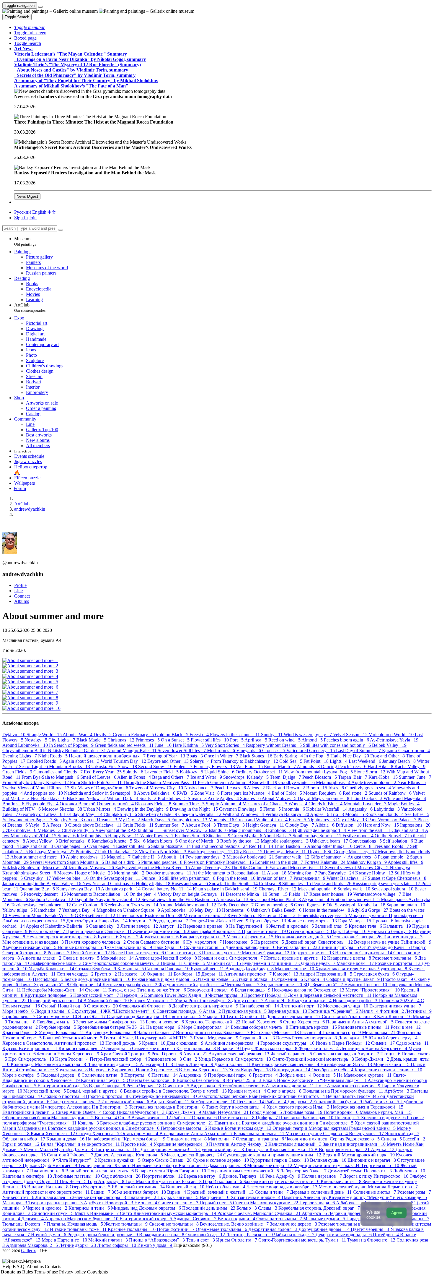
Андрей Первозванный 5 (326, 973)
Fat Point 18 (317, 761)
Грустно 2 (106, 973)
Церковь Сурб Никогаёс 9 (50, 1165)
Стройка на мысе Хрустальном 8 (54, 1069)
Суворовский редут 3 (221, 1149)
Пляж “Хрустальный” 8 (44, 984)
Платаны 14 (165, 1075)
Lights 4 (339, 761)
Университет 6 (18, 1197)
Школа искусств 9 (222, 952)
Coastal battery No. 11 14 (167, 888)
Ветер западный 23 (298, 947)
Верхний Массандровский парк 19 (359, 1154)
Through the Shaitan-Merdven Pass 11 (160, 782)
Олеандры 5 (118, 1048)
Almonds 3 (309, 766)
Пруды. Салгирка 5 (178, 1197)
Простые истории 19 (264, 931)
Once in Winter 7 (221, 755)
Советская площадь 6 (179, 1011)
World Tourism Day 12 (124, 761)
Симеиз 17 (383, 1043)
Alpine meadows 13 (86, 856)
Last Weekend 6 (365, 761)
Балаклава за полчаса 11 (259, 1133)
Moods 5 (355, 814)
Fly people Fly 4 (42, 803)
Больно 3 (247, 1208)
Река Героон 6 (167, 1053)
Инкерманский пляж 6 (125, 1101)
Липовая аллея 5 (53, 1197)
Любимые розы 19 (303, 1112)
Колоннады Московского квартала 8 (49, 1064)
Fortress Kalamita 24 (325, 862)
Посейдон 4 (386, 1234)
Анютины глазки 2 (42, 957)
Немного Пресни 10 (366, 984)
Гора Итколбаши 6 (223, 1181)
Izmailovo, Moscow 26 (91, 867)
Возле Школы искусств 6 (138, 952)
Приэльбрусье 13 (268, 920)
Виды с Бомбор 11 (170, 1101)
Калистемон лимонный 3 (295, 1144)
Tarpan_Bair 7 (353, 777)
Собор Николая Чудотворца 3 (134, 1112)
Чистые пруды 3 (226, 995)
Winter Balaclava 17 (347, 878)
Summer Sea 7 (170, 824)
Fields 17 (299, 894)
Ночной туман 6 (49, 1234)
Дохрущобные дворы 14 (324, 1229)
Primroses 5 (148, 739)
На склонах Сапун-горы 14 (364, 952)
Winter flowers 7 (157, 835)
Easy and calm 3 (37, 846)
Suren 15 (278, 894)
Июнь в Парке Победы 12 (343, 1043)
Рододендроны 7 (170, 920)
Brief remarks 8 (75, 840)
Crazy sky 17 (38, 878)
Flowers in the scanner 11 (235, 734)
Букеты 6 (109, 936)
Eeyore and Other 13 (168, 761)
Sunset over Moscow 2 (185, 830)
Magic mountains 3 (248, 830)
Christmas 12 (121, 739)
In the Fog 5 (317, 755)
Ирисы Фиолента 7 (237, 1239)
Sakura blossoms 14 (171, 846)
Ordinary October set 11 (260, 771)
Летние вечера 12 (139, 926)
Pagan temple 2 (394, 856)
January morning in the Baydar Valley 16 (42, 883)
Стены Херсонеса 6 (304, 1021)
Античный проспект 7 (248, 973)
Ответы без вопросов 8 (152, 1080)
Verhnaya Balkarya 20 (287, 814)
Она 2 (190, 1059)
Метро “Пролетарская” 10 (373, 989)
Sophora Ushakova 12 (51, 899)
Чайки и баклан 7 (156, 1032)
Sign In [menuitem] (21, 217)
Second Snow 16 (156, 766)
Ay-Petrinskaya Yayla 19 (394, 739)
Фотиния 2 (392, 1011)
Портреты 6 (137, 1075)
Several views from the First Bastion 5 (178, 899)
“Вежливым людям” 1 (344, 1080)
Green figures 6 (310, 904)
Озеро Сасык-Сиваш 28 (167, 1160)
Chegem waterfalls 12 (200, 814)
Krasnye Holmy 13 (374, 872)
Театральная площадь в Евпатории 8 (167, 1106)
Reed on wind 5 (284, 739)
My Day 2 (129, 819)
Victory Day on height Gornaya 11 (192, 894)
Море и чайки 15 (392, 1064)
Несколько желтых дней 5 (302, 936)
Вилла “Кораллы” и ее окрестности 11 (81, 1144)
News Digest (27, 196)
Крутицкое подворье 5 (49, 995)
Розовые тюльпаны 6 (395, 957)
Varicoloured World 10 (392, 734)
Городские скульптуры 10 (288, 1043)
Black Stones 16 (256, 755)
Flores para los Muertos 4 (246, 793)
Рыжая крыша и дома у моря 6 (164, 979)
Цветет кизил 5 (185, 1016)
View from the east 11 (369, 830)
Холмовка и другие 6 (384, 1117)
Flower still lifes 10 (210, 739)
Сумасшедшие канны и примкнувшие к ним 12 (272, 1154)
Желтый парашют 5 (291, 1053)
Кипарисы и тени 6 (89, 1208)
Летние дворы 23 (78, 1245)
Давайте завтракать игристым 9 (205, 1005)
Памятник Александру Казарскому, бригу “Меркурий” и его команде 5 (354, 1197)
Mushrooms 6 (221, 750)
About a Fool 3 (201, 824)
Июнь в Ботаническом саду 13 (240, 1128)
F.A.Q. (20, 1266)
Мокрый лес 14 (118, 957)
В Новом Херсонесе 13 (204, 1069)
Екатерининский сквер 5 (146, 1218)
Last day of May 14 (83, 814)
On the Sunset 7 (391, 835)
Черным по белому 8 (390, 931)
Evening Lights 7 (20, 755)
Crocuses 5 (274, 750)
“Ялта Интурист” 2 (77, 1160)
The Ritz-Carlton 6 (250, 867)
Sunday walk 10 (354, 888)
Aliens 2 (256, 787)
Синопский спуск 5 (53, 1213)
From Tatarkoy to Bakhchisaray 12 (245, 761)
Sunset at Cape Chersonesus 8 (397, 878)
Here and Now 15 (381, 824)
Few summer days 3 (205, 856)
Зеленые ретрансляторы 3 (99, 1197)
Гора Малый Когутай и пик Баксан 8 (164, 1181)
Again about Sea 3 (82, 761)
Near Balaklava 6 (49, 798)
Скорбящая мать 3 (56, 1021)
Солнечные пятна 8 (102, 1075)
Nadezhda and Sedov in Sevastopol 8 (100, 793)
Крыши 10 (154, 1043)
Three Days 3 (231, 824)
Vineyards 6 (249, 750)
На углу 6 (100, 1069)
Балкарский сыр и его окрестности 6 (282, 1181)
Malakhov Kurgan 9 (367, 862)
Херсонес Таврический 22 (213, 1021)
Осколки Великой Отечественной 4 (97, 803)
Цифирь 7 (267, 1117)
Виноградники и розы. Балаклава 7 (213, 1032)
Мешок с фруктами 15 (250, 936)
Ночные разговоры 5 (80, 947)
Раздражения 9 (310, 878)
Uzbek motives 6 (19, 830)
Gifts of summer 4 (329, 856)
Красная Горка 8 (20, 1032)
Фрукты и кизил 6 (160, 936)
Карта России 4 (72, 1059)
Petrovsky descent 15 (45, 894)
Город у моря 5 (266, 1112)
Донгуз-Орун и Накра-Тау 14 (97, 920)
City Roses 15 (249, 851)
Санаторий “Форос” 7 (70, 1154)
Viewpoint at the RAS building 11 (128, 830)
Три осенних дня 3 (402, 936)
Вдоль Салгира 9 (107, 1085)
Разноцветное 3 (165, 1059)
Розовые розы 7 (414, 1192)
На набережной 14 (259, 1005)
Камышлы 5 (131, 968)
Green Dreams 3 (101, 819)
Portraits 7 (87, 851)
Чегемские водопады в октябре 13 (283, 1186)
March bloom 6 (163, 840)
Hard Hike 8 (381, 766)
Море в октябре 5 (21, 1075)
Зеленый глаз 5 (332, 926)
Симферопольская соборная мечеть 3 (122, 963)
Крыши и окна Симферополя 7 (231, 957)
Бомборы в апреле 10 (213, 1101)
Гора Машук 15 (355, 920)
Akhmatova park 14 (121, 888)
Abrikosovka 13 (232, 899)
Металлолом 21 (379, 1032)
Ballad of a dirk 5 (123, 862)
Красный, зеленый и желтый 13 (221, 1192)
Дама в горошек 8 (227, 1165)
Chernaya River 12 (278, 888)
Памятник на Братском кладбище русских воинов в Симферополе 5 (284, 1122)
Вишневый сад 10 (185, 1186)
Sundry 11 (272, 734)
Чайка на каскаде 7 (295, 1234)
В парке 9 (228, 1048)
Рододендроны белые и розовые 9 (103, 1234)
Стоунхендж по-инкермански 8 (162, 1096)
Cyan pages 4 (101, 846)
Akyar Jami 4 (316, 899)
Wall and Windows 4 (244, 814)
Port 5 (237, 739)
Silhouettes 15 (297, 883)
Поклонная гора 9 (342, 1032)
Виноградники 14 (291, 1069)
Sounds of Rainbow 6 (390, 793)
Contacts (53, 1266)
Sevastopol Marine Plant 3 (275, 899)
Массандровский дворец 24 (193, 1154)
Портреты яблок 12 (163, 1176)
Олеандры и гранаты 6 (260, 1138)
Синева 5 (392, 1138)
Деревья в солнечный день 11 (321, 1192)
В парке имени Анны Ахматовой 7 (196, 1133)
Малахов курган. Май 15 (386, 1112)
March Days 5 (156, 819)
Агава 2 (212, 1011)
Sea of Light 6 (34, 766)
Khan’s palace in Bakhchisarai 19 (226, 888)
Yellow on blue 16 (71, 878)
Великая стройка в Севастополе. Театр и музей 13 (176, 1090)
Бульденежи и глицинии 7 (270, 963)
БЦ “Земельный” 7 (323, 984)
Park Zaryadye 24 (336, 872)
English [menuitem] (39, 212)
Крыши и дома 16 (66, 1138)
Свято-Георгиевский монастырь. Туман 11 (302, 1239)
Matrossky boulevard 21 (250, 856)
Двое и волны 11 (233, 1064)
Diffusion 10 (349, 824)
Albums (21, 601)
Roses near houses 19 (331, 894)
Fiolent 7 (184, 766)
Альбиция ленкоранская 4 (232, 1043)
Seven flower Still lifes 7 (182, 750)
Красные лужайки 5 (120, 1160)
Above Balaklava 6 (157, 793)
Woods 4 (298, 803)
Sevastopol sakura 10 (393, 888)
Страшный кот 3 (257, 1037)
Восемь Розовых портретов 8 (307, 1037)
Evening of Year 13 (166, 755)
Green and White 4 (254, 819)
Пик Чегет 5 (74, 1181)
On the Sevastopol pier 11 (115, 878)
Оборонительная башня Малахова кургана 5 (48, 1117)
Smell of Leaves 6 (98, 777)
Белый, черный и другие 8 (95, 1090)
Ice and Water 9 (206, 777)
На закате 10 (132, 973)
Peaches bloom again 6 (347, 739)
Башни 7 (101, 1192)
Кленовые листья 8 (342, 1181)
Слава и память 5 (82, 957)
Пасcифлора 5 (48, 979)
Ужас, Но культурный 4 (147, 1037)
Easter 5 (298, 819)
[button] (29, 27)
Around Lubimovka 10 (25, 745)
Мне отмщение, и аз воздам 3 (33, 942)
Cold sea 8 (270, 883)
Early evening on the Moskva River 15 (153, 867)
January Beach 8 (399, 761)
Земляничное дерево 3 (294, 1223)
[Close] (60, 230)
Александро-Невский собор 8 (166, 957)
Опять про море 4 (139, 1133)
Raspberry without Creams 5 (274, 745)
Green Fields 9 (17, 771)
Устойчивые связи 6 (244, 1085)
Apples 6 (320, 814)
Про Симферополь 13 (31, 1059)
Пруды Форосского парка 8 (269, 1048)
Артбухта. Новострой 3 (109, 1202)
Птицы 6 (391, 1053)
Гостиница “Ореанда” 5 (333, 1011)
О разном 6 (205, 1117)
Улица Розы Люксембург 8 (203, 1000)
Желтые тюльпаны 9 (126, 1223)
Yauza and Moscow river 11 (297, 867)
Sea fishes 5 (417, 814)
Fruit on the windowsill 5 (355, 899)
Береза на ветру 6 (203, 1176)
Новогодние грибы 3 (355, 1000)
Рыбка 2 (182, 1117)
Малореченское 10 (295, 968)
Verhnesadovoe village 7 (377, 894)
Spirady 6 (133, 771)
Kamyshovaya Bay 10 (78, 888)
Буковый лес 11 (208, 968)
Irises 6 (336, 787)
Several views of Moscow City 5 (357, 867)
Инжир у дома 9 (155, 1245)
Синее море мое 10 (57, 1016)
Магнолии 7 (222, 1138)
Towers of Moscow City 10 (156, 787)
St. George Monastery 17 (352, 851)
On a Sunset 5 (176, 739)
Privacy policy (73, 1271)
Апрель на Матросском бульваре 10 (82, 1218)
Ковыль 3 (89, 1122)
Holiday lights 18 (154, 883)
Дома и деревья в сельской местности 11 (330, 995)
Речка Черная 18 (144, 1085)
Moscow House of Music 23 (85, 872)
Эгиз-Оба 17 (92, 1016)
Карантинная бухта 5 (104, 1080)
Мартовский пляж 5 (45, 1090)
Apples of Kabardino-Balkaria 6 (57, 926)
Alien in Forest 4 (134, 777)
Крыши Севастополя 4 (406, 750)
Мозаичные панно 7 (205, 915)
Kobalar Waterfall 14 (327, 809)
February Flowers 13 (215, 766)
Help (7, 1266)
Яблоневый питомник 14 (139, 1186)
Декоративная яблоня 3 (273, 1229)
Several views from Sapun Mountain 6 (67, 862)
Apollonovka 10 (178, 910)
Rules (28, 1271)
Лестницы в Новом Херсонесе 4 (374, 1048)
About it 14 (173, 856)
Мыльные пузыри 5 (324, 1218)
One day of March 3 (199, 840)
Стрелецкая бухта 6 (374, 973)
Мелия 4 (369, 1011)
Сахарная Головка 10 (168, 968)
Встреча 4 (106, 1117)
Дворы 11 (212, 973)
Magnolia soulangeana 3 (285, 840)
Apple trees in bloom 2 (374, 782)
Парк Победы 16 (349, 931)
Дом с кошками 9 (186, 1043)
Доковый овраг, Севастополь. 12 (319, 942)
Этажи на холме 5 (215, 979)
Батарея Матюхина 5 (152, 1000)
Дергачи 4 (33, 1218)
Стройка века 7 (19, 1016)
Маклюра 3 (15, 1202)
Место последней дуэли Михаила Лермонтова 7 (368, 1186)
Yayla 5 (37, 824)
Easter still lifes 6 (133, 846)
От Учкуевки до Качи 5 (385, 947)
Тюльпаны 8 (22, 1021)
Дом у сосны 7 (248, 1000)
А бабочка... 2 (351, 1202)
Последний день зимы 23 (209, 1208)
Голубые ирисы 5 (58, 1027)
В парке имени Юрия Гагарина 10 (171, 1170)
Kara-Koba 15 (383, 777)
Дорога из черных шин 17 (294, 1016)
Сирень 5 (195, 963)
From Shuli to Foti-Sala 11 (96, 782)
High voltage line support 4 (320, 830)
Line (18, 590)
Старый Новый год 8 (64, 1005)
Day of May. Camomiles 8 (324, 798)
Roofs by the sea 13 (240, 840)
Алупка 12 (383, 1149)
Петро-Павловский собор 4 (119, 1059)
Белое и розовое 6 (165, 1021)
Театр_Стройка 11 (246, 1016)
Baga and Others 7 (171, 777)
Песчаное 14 (250, 1101)
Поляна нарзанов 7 (322, 1176)
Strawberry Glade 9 (158, 814)
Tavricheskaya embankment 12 (41, 904)
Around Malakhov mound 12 (188, 904)
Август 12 (171, 926)
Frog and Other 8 (388, 755)
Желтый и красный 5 (292, 926)
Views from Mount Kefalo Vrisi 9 (41, 915)
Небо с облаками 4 (226, 1186)
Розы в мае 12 (406, 1027)
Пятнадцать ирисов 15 (313, 1027)
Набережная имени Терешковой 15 (367, 1106)
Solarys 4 (200, 761)
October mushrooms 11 (169, 872)
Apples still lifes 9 (405, 862)
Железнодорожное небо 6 (160, 931)
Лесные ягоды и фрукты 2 (130, 984)
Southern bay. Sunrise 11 (317, 835)
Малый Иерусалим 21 (226, 1112)
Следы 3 (268, 1208)
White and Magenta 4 (405, 798)
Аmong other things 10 (330, 846)
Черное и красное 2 (47, 1208)
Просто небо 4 (137, 1144)
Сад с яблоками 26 (121, 1176)
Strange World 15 (45, 734)
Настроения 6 (215, 1197)
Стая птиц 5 (176, 1085)
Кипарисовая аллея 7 (81, 1048)
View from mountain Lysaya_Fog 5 (319, 771)
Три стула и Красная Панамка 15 (279, 1149)
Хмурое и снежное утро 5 (30, 947)
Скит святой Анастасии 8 (349, 1016)
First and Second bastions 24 (220, 846)
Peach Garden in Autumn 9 (225, 782)
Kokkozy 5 (192, 771)
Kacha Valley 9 (409, 766)
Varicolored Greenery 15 (311, 750)
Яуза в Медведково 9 (216, 1037)
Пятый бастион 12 (91, 952)
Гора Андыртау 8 (106, 1181)
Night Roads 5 (53, 755)
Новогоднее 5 (238, 942)
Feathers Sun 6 (190, 835)
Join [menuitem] (33, 217)
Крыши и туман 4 (247, 1090)
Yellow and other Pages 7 (27, 819)
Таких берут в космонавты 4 (236, 1106)
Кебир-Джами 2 (372, 1059)
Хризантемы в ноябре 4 (256, 1197)
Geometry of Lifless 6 (41, 814)
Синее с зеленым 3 (179, 1202)
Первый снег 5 (216, 1202)
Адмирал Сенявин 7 (195, 1218)
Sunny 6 (67, 835)
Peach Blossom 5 (320, 777)
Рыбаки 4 (276, 1101)
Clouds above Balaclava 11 (95, 824)
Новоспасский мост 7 (96, 995)
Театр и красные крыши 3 (56, 1202)
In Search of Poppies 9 (72, 745)
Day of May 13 (352, 819)
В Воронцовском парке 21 (342, 1149)
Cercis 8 (363, 846)
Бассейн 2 (414, 1138)
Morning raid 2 (130, 872)
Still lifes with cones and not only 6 (337, 745)
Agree (396, 1213)
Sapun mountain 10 (405, 904)
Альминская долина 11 (290, 1085)
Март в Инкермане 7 (97, 1213)
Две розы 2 (300, 1101)
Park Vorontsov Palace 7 (392, 819)
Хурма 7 (130, 936)
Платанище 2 (142, 1197)
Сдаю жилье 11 (412, 1043)
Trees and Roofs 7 (391, 846)
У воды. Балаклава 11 (62, 1032)
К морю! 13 (286, 973)
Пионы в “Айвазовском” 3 (157, 1239)
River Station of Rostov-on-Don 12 (262, 915)
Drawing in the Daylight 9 (143, 809)
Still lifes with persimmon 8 (189, 878)
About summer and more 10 (38, 856)
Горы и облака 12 (21, 1144)
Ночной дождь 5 (123, 1043)
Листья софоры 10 (117, 1245)
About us (36, 1266)
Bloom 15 (317, 787)
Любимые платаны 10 (77, 1176)
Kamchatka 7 (48, 910)
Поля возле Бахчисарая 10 (307, 1117)
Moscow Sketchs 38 (62, 809)
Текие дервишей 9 (98, 1165)
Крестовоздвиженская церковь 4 (286, 1064)
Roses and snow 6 (190, 883)
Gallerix (28, 1250)
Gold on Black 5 (172, 734)
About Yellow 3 (42, 840)
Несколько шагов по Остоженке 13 (308, 989)
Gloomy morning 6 (274, 904)
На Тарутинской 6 (249, 926)
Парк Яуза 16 (168, 947)
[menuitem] (52, 212)
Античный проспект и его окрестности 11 (46, 1192)
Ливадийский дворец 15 (113, 1064)
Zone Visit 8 (207, 793)
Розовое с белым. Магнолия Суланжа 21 (259, 1213)
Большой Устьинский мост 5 (73, 1037)
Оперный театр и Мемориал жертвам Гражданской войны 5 (335, 1128)
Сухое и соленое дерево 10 (221, 1160)
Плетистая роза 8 (237, 1117)
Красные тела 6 (366, 926)
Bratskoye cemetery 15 (210, 851)
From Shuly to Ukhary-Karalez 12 (36, 782)
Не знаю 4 (146, 1202)
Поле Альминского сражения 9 (348, 1085)
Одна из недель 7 (317, 963)
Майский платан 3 (108, 1239)
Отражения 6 (289, 979)
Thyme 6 (317, 851)
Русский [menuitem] (22, 212)
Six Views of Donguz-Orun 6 (100, 787)
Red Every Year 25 (103, 771)
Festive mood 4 (358, 835)
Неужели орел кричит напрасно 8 (62, 936)
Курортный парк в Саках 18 (280, 1160)
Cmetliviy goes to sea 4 (368, 787)
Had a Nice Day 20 (350, 755)
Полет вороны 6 (342, 1112)
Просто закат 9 (397, 979)
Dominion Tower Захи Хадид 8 (176, 995)
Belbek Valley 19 (389, 745)
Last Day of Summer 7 (359, 750)
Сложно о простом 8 (63, 1096)
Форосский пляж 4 (319, 1048)
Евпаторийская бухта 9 (338, 1101)
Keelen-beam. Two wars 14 (131, 904)
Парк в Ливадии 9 (194, 1064)
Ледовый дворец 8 (61, 1075)
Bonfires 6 (13, 803)
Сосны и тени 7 (272, 1192)
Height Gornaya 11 (265, 824)
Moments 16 (221, 819)
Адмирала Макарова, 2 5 (32, 1245)
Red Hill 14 (261, 846)
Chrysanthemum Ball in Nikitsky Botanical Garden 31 (54, 750)
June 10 (164, 745)
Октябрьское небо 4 (333, 1069)
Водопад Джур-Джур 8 (250, 968)
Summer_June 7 (415, 777)
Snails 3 (148, 798)
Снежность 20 (103, 1005)
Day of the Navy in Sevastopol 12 (107, 899)
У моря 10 (214, 1016)
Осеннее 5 (325, 1075)
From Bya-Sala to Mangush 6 (51, 777)
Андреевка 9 (193, 1075)
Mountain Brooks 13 (70, 766)
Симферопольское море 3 (55, 963)
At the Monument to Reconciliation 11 (229, 872)
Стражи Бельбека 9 (96, 968)
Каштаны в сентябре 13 (27, 1176)
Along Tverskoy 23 (211, 867)
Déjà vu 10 (14, 734)
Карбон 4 (315, 979)
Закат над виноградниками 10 (355, 1144)
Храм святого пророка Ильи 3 (299, 1106)
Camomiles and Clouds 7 (58, 771)
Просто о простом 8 (107, 1096)
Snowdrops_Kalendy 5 (246, 777)
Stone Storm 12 (370, 771)
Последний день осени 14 (55, 1000)
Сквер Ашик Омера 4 (79, 1112)
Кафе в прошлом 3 (196, 1048)
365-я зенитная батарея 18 (139, 1192)
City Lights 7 (62, 739)
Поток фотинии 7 (176, 1229)
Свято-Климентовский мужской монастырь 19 (168, 1213)
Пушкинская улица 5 (245, 1011)
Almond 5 (312, 739)
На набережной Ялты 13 (346, 1064)
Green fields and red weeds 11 (125, 745)
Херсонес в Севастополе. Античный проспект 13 (53, 1043)
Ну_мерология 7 (204, 942)
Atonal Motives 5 (280, 798)
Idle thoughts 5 (92, 835)
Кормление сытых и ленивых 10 (388, 1069)
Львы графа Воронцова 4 (214, 931)
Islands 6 (219, 830)
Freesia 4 (200, 734)
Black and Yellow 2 (87, 798)
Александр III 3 (157, 1064)
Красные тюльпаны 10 (132, 1229)
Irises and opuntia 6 (317, 888)
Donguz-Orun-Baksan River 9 (219, 920)
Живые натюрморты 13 (312, 920)
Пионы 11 (172, 963)
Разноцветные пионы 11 (364, 1027)
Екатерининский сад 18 (63, 1085)
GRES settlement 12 (95, 915)
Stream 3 (198, 798)
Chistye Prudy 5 (78, 830)
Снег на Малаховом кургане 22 (266, 1202)
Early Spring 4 (288, 755)
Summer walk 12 (293, 856)
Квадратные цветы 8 (349, 957)
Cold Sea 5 (291, 761)
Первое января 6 (317, 1202)
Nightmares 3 (321, 819)
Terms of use (46, 1271)
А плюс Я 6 (278, 1000)
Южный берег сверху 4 (392, 1037)
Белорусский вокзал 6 (211, 989)
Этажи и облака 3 (254, 979)
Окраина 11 (160, 973)
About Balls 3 (278, 835)
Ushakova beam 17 (329, 840)
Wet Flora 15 (250, 766)
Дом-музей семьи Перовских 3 (360, 1170)
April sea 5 (256, 739)
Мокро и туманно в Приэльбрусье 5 (385, 915)
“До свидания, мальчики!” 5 (168, 1149)
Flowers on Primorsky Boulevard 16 (219, 862)
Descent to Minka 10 (247, 894)
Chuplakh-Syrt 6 (121, 814)
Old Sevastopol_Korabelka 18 (356, 904)
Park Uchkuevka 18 (118, 851)
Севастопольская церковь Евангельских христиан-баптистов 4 (261, 1096)
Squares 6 (251, 798)
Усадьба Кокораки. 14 (52, 968)
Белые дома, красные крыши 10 (98, 979)
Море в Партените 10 (65, 1239)
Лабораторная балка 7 (304, 1170)
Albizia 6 (325, 824)
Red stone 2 (355, 793)
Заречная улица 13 (288, 1011)
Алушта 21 (195, 1053)
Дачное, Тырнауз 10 (243, 1176)
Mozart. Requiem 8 (323, 793)
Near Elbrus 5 (411, 782)
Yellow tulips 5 (18, 910)
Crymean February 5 (134, 734)
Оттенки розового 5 (309, 931)
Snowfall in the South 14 (234, 883)
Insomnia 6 (294, 809)
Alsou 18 (277, 872)
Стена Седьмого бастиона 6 (156, 942)
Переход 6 (132, 995)
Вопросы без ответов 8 (201, 1080)
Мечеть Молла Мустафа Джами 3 (59, 1149)
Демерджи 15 (353, 1037)
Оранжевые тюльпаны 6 (222, 1229)
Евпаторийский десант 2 (29, 1112)
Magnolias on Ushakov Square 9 (129, 910)
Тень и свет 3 (201, 1239)
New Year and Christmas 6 (109, 883)
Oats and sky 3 (104, 926)
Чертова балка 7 (243, 984)
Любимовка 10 (409, 1170)
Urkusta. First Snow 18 (114, 766)
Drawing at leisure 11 (285, 851)
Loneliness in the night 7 (279, 862)
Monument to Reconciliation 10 (98, 894)
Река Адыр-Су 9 (283, 1176)
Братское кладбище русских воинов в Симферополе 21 (157, 1122)
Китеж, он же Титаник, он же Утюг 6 (147, 989)
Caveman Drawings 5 (241, 809)
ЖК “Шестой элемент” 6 (129, 1011)
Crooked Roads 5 (45, 761)
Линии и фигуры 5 (339, 947)
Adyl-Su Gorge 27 (370, 910)
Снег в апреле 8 (285, 1090)
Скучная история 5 (204, 947)
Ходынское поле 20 (282, 984)
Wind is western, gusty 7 (308, 734)
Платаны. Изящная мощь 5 (75, 1223)
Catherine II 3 (146, 856)
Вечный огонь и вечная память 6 (100, 1170)
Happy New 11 (124, 835)
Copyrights (97, 1271)
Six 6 (140, 840)
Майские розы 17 (356, 963)
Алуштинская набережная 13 (239, 1053)
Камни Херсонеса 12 (53, 1133)
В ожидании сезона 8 (162, 1234)
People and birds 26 (332, 883)
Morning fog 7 (303, 872)
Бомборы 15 (187, 973)
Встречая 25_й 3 (244, 1080)
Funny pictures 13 (189, 819)
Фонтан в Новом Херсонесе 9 (68, 1053)
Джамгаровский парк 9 (128, 947)
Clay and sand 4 (408, 830)
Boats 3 (195, 755)
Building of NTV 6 (22, 809)
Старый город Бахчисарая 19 (137, 1016)
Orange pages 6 (70, 846)
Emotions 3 (280, 830)
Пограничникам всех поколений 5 (243, 1170)
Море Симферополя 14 (206, 1027)
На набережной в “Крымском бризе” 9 (126, 1138)
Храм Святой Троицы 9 (125, 1053)
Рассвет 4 (311, 1032)
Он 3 (124, 1117)
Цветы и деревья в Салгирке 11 (99, 931)
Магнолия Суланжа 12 (266, 952)
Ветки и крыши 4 (237, 1218)
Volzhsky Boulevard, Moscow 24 (35, 867)
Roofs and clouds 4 (385, 814)
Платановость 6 (47, 1170)
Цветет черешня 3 (370, 1229)
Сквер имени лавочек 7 (75, 1101)
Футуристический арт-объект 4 (192, 984)
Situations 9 (218, 835)
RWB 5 (185, 793)
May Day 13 (208, 910)
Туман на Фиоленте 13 (372, 1239)
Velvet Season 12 (351, 734)
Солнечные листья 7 (375, 1192)
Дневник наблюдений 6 (251, 947)
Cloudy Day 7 (300, 824)
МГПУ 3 (183, 1037)
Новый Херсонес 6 (262, 1021)
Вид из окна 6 (206, 1085)
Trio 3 (337, 814)
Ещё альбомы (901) (192, 1245)
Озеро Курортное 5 (91, 1186)
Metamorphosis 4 (333, 782)
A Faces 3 (57, 824)
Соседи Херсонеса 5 (98, 1133)
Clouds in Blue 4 (326, 803)
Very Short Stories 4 (225, 745)
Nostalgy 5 (36, 739)
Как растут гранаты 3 (203, 936)
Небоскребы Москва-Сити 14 (53, 989)
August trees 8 (362, 856)
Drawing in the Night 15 (194, 809)
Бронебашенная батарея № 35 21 (111, 1027)
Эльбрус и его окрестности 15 (34, 920)
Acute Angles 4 (224, 798)
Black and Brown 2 (286, 787)
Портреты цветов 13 (313, 952)
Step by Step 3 (68, 819)
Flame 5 (272, 809)
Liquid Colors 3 (367, 798)
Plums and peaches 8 (162, 862)
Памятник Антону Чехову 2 (238, 1144)
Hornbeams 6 (236, 910)
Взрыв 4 (177, 1192)
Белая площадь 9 (253, 989)
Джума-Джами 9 (184, 1112)
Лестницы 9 (418, 1011)
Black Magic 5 (91, 739)
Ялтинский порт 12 (301, 1005)
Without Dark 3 (123, 798)
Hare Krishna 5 (189, 745)
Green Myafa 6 (247, 835)
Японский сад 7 (402, 1133)
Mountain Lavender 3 (366, 803)
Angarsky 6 (361, 809)
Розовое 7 (59, 952)
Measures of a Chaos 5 (265, 803)
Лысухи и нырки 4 (312, 1000)
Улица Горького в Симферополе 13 (235, 1059)
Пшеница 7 (348, 1117)
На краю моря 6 (163, 1027)
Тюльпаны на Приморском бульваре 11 (343, 1090)
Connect (22, 595)
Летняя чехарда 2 (76, 973)
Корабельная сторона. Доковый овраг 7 (319, 1208)
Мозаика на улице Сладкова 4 (317, 1133)
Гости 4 (113, 1037)
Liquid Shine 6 (220, 771)
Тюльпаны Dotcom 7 (24, 1223)
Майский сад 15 (224, 963)
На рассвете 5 (269, 942)
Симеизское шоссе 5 (154, 1048)
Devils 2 (103, 734)
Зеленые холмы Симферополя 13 (111, 1021)
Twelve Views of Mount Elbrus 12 (36, 787)
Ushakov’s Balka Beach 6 (277, 910)
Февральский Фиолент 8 (145, 1005)
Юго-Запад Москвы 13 (275, 1032)
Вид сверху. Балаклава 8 (111, 1032)
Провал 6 (383, 920)
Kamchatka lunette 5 (112, 840)
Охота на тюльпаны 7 (279, 1218)
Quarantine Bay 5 (37, 888)
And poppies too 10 (44, 793)
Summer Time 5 (189, 803)
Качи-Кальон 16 (395, 1016)
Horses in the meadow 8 (327, 910)
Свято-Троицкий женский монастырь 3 (313, 1059)
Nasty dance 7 (199, 787)
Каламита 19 (397, 926)
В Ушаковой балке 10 (106, 1000)
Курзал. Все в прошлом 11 (30, 1048)
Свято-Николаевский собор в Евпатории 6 (163, 1165)
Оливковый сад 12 (205, 1234)
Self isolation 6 (398, 840)
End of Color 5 (287, 793)
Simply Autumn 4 (224, 803)
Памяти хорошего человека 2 (96, 942)
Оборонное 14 (86, 984)
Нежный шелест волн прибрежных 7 (108, 755)
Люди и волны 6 (53, 1011)
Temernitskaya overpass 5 (322, 915)
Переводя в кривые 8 (206, 926)
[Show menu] (40, 7)
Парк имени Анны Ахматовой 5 (360, 1021)
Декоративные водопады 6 (344, 1234)
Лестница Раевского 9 (250, 1234)
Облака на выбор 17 (24, 1138)
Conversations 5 (366, 840)
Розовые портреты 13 (398, 963)
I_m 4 (281, 819)
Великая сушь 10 (328, 1160)
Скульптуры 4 (87, 1011)
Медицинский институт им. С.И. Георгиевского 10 (346, 1165)
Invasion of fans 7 (275, 878)
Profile (20, 585)
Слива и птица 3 (183, 952)
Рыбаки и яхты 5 (381, 1101)
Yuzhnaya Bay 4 (79, 910)
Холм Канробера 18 (250, 1069)
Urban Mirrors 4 (100, 809)
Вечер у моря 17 (367, 1133)
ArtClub (29, 307)
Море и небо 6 (18, 1011)
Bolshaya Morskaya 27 (52, 851)
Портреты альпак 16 (116, 1149)
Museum (25, 241)
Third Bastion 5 (290, 846)
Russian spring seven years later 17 (387, 883)
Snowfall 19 (265, 782)
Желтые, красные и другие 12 (295, 957)
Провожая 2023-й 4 (399, 1000)
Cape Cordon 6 (88, 904)
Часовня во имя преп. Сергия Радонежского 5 (333, 1138)
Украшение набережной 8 (181, 1144)
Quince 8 (151, 878)
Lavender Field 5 (162, 771)
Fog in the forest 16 (237, 878)
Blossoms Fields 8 (153, 803)
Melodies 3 (49, 830)
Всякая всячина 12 (151, 1117)
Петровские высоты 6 (184, 1128)
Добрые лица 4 (296, 1075)
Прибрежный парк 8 (230, 1075)
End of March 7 (280, 766)
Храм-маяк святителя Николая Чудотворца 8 (361, 968)
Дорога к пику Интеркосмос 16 (376, 1176)
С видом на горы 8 (187, 1138)
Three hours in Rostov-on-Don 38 (149, 915)
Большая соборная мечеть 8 (260, 1027)
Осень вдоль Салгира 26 (356, 936)
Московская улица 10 (346, 1005)
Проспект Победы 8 (266, 995)
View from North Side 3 (163, 851)
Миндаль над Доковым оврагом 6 (146, 1208)
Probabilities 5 (173, 798)
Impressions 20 (415, 824)
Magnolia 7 (119, 856)
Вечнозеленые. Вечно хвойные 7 (235, 1223)
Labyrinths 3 (387, 809)
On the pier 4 (144, 894)
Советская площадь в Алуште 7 (346, 1053)
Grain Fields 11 (139, 824)
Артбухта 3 (397, 1090)
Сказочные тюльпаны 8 (174, 1223)
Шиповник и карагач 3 (372, 1160)
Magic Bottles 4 (404, 803)
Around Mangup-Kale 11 (132, 750)
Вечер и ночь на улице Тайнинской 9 (392, 942)
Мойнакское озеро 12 (270, 1165)
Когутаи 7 (140, 920)
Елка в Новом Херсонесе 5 (291, 1080)
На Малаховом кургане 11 (365, 1075)
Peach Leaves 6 (230, 787)
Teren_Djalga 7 (286, 777)
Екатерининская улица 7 (395, 1005)
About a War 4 (78, 734)
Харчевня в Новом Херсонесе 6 (145, 1069)
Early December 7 (236, 904)
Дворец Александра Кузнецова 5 (129, 1154)
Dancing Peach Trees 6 (344, 766)
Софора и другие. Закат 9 (353, 979)
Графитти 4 (266, 1075)
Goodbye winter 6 (297, 782)
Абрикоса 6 (315, 1213)
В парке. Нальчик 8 (48, 1186)
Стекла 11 (96, 989)
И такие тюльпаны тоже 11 (79, 1229)
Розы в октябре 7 (47, 931)
